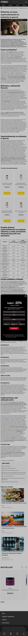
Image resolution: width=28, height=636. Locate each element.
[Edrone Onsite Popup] (14, 318)
